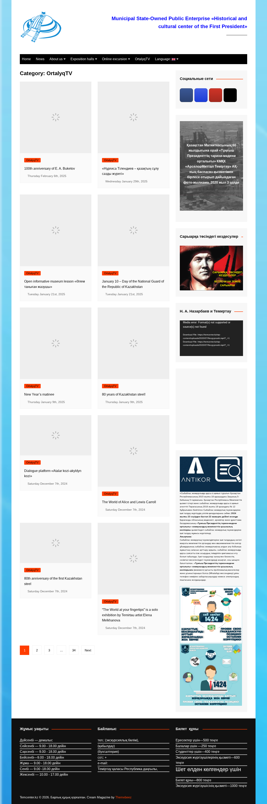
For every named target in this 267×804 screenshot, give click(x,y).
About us (56, 59)
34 (74, 650)
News (40, 59)
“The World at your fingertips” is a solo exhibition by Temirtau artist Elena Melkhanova (130, 615)
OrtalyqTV (142, 59)
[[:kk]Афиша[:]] (211, 406)
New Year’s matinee (39, 394)
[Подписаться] (186, 95)
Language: (163, 59)
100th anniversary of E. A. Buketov (49, 168)
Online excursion (114, 59)
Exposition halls (82, 59)
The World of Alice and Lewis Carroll (129, 502)
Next (88, 650)
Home (26, 59)
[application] (211, 338)
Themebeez (123, 797)
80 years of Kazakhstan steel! (123, 394)
